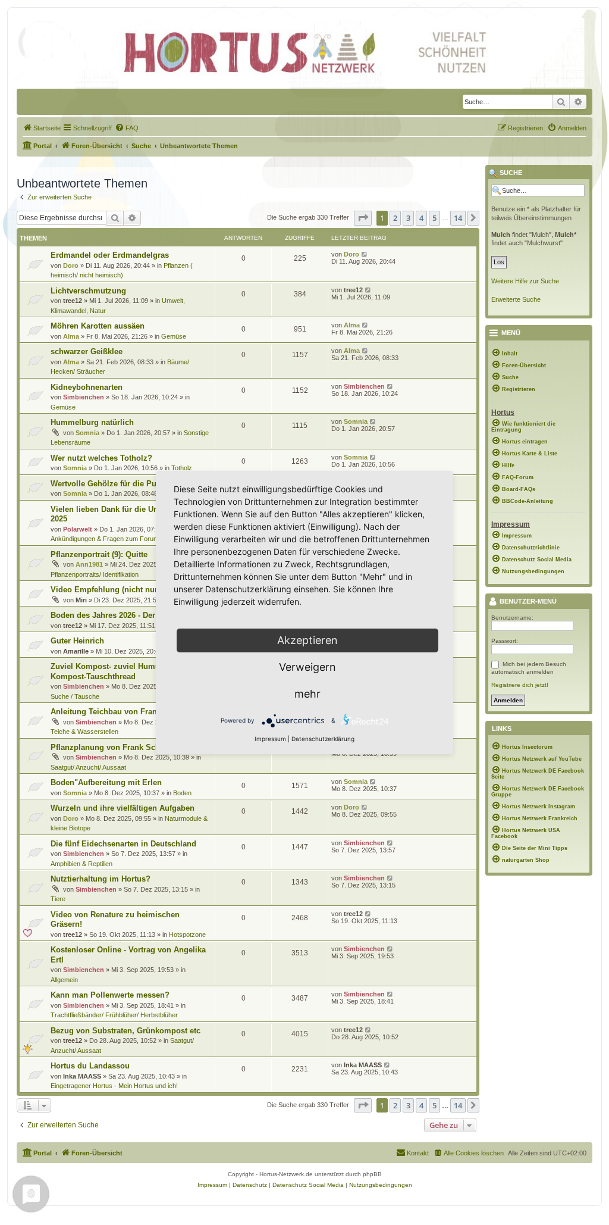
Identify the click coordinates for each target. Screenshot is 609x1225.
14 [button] (458, 217)
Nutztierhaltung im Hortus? (100, 878)
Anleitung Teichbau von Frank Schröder (124, 711)
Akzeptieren (307, 640)
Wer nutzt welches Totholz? (101, 458)
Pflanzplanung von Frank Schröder (115, 747)
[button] (363, 218)
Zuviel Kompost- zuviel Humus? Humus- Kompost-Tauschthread (125, 671)
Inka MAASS (82, 1076)
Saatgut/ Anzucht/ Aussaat (88, 767)
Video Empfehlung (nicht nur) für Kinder (125, 589)
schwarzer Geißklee (87, 351)
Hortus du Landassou (90, 1065)
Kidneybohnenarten (87, 387)
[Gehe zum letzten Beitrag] (365, 254)
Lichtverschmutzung (88, 290)
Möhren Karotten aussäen (98, 325)
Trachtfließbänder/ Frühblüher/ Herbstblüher (114, 1014)
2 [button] (395, 217)
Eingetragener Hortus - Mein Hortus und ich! (114, 1085)
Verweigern (307, 667)
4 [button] (421, 217)
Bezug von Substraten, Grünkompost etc (125, 1030)
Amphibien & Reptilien (81, 863)
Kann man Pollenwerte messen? (110, 994)
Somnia (87, 432)
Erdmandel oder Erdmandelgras (110, 255)
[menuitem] (42, 128)
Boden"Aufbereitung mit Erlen (106, 782)
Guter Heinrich (77, 640)
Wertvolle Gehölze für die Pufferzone (118, 483)
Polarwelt (77, 529)
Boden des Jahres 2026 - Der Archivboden (128, 615)
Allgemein (64, 979)
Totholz (181, 467)
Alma (71, 336)
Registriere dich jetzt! (519, 685)
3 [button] (408, 217)
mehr (307, 694)
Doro (71, 265)
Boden (182, 792)
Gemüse (173, 336)
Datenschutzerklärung (322, 738)
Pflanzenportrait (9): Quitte (99, 554)
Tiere (58, 898)
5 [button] (434, 217)
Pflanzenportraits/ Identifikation (95, 574)
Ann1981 (89, 564)
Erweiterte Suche (516, 299)
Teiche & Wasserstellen (84, 731)
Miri (81, 600)
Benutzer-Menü (527, 601)
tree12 (72, 300)
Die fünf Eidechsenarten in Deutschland (123, 843)
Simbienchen (83, 397)
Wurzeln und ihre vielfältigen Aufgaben (122, 808)
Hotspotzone (187, 934)
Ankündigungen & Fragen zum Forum (105, 538)
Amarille (76, 651)
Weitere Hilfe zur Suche (525, 281)
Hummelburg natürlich (92, 422)
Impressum (270, 738)
